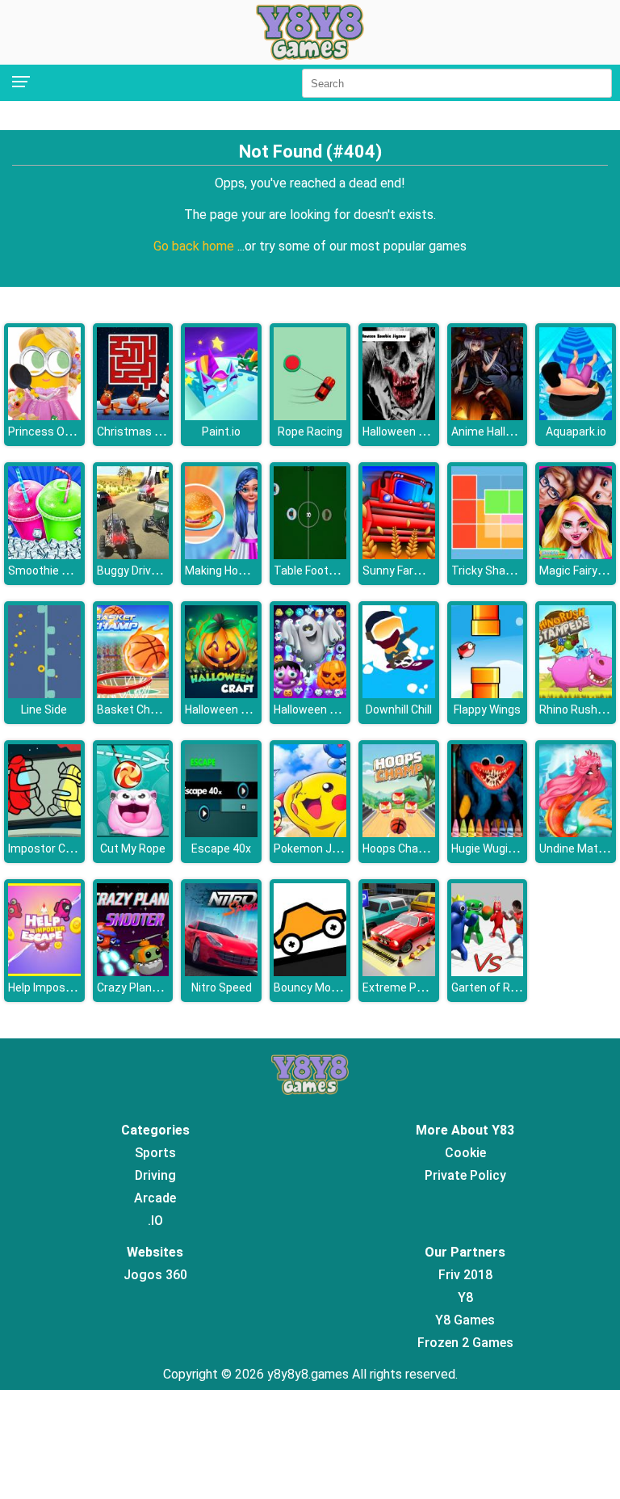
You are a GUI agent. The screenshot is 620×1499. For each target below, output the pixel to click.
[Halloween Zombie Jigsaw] (398, 416)
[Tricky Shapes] (487, 555)
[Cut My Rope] (133, 833)
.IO (155, 1220)
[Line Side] (44, 694)
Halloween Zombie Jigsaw (429, 431)
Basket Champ (135, 709)
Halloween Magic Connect (341, 709)
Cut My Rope (132, 848)
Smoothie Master (53, 570)
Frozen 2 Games (465, 1342)
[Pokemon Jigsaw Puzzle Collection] (310, 833)
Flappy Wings (487, 709)
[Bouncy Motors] (310, 972)
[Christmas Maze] (133, 416)
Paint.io (221, 431)
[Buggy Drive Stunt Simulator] (133, 555)
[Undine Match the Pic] (575, 833)
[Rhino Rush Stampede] (575, 694)
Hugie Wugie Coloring (505, 848)
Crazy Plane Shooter (150, 987)
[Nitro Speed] (221, 972)
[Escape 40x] (221, 833)
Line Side (44, 709)
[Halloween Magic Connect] (310, 694)
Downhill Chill (399, 709)
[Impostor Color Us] (44, 833)
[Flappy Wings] (487, 694)
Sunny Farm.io (398, 570)
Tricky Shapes (488, 570)
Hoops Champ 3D (406, 848)
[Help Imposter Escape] (44, 972)
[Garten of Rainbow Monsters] (487, 972)
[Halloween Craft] (221, 694)
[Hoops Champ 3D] (398, 833)
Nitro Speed (221, 987)
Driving (155, 1175)
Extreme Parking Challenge (431, 987)
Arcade (155, 1198)
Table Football (310, 570)
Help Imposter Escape (65, 987)
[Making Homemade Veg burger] (221, 555)
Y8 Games (465, 1320)
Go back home (195, 246)
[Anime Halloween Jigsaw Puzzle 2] (487, 416)
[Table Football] (310, 555)
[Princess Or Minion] (44, 416)
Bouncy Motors (313, 987)
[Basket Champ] (133, 694)
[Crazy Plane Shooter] (133, 972)
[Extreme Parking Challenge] (398, 972)
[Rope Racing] (310, 416)
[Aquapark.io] (575, 416)
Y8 (465, 1297)
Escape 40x (221, 848)
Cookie (465, 1152)
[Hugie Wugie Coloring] (487, 833)
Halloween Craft (226, 709)
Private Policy (465, 1175)
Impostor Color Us (54, 848)
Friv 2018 (465, 1274)
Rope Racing (310, 431)
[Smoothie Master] (44, 555)
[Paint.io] (221, 416)
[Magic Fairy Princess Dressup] (575, 555)
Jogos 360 (155, 1274)
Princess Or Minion (56, 431)
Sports (155, 1152)
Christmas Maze (140, 431)
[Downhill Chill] (398, 694)
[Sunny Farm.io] (398, 555)
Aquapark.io (576, 431)
